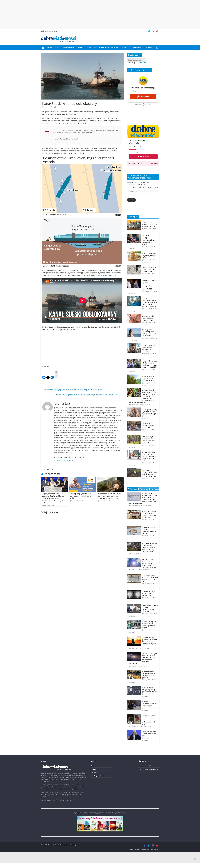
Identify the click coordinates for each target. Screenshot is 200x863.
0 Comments (69, 107)
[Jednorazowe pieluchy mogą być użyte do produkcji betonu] (134, 266)
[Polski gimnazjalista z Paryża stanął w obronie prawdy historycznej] (134, 344)
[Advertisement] (100, 14)
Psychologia (104, 48)
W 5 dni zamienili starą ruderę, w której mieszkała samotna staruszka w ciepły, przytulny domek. (149, 547)
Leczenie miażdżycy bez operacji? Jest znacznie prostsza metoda (72, 389)
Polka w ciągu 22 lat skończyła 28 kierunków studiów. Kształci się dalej (150, 578)
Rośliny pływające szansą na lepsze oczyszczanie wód (148, 379)
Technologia (91, 48)
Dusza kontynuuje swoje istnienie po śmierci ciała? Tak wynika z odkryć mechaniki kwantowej (149, 563)
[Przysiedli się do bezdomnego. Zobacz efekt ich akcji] (134, 422)
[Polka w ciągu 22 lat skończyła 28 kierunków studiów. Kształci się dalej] (134, 574)
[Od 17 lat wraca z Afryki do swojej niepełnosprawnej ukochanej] (134, 604)
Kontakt (93, 769)
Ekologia (115, 48)
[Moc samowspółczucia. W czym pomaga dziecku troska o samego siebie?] (110, 478)
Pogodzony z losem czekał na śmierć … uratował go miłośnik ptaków (149, 530)
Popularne (133, 489)
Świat (57, 48)
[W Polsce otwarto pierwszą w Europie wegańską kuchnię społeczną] (134, 670)
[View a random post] (157, 47)
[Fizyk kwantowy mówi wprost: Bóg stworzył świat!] (134, 730)
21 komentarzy (147, 505)
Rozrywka (148, 48)
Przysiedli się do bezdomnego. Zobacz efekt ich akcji (149, 425)
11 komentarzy (146, 726)
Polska (49, 48)
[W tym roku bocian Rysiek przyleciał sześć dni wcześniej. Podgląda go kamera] (134, 469)
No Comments (133, 340)
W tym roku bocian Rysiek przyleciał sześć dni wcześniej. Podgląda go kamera (150, 473)
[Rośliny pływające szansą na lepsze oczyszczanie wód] (134, 376)
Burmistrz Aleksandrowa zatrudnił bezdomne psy (149, 704)
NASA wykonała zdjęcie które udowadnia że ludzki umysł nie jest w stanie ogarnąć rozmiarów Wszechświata (143, 659)
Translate (142, 63)
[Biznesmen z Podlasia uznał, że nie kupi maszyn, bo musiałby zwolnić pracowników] (134, 510)
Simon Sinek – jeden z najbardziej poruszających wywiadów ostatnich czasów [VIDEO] (149, 285)
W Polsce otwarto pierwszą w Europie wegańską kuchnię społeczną (148, 674)
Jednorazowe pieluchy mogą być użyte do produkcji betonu (149, 269)
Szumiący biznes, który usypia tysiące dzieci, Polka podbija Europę (149, 412)
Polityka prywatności (97, 776)
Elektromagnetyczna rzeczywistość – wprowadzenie (148, 593)
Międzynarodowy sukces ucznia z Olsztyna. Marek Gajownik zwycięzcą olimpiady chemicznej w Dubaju (53, 498)
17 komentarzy (146, 554)
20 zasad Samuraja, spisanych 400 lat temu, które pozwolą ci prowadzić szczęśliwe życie (150, 642)
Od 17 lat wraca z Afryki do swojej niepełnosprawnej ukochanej (150, 608)
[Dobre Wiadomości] (43, 47)
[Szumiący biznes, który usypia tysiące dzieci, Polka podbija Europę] (134, 409)
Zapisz (131, 200)
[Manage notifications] (195, 858)
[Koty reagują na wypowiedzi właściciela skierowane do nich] (134, 221)
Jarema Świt (58, 107)
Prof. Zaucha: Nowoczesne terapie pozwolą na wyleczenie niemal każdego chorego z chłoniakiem (149, 302)
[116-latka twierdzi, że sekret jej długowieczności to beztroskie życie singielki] (134, 235)
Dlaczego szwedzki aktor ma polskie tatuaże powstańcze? (149, 318)
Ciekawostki (136, 48)
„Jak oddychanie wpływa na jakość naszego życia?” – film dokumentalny (149, 333)
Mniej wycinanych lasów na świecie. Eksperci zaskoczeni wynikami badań (148, 440)
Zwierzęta (125, 48)
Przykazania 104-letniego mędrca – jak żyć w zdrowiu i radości (149, 690)
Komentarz (155, 489)
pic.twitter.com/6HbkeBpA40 (64, 135)
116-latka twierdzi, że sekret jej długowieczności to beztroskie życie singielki (149, 240)
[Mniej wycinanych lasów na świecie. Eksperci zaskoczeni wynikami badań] (134, 436)
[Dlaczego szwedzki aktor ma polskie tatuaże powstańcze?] (134, 315)
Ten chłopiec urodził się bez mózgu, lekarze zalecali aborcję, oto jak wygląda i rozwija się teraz (150, 720)
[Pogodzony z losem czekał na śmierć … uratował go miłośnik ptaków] (134, 526)
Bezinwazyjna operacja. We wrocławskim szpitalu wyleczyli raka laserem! (150, 625)
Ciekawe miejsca (68, 48)
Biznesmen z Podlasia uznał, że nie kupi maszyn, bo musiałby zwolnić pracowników (149, 514)
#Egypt (94, 132)
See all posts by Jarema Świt (64, 460)
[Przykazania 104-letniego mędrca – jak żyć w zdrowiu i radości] (134, 686)
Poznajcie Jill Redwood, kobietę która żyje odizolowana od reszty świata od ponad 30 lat (149, 364)
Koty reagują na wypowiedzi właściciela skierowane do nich (149, 224)
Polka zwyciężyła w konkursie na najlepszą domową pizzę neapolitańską (89, 394)
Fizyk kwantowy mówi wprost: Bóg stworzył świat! (149, 734)
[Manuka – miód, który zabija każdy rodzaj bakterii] (134, 253)
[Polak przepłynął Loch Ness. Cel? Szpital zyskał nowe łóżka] (82, 478)
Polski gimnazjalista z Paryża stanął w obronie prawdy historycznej (149, 348)
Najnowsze (144, 489)
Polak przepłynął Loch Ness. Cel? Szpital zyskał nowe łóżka (82, 495)
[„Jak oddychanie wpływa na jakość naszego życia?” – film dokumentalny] (134, 329)
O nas (93, 766)
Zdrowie (80, 48)
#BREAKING (57, 130)
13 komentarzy (145, 648)
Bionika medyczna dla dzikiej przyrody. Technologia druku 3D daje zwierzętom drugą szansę (149, 456)
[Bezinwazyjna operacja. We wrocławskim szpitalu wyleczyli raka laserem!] (134, 620)
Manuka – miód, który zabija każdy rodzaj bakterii (149, 256)
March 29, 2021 (84, 139)
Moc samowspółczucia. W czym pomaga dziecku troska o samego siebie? (109, 495)
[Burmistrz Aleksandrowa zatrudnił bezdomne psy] (134, 700)
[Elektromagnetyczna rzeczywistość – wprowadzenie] (134, 590)
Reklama (93, 772)
